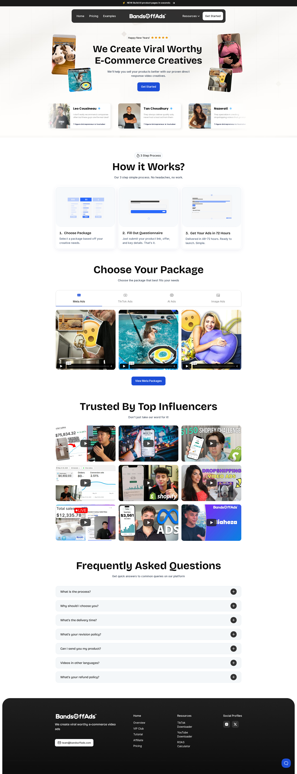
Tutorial (138, 734)
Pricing (137, 746)
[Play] (85, 443)
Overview (139, 722)
